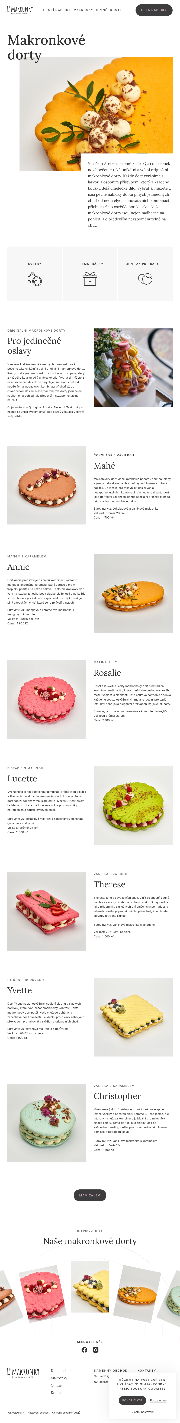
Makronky (83, 10)
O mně (101, 10)
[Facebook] (84, 1350)
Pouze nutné (158, 1400)
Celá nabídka (154, 10)
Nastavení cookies (38, 1412)
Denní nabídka (57, 10)
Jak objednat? (15, 1412)
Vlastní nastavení (142, 1412)
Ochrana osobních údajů (66, 1412)
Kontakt (118, 10)
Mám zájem (90, 1195)
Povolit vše (132, 1400)
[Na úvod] (20, 10)
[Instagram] (95, 1350)
